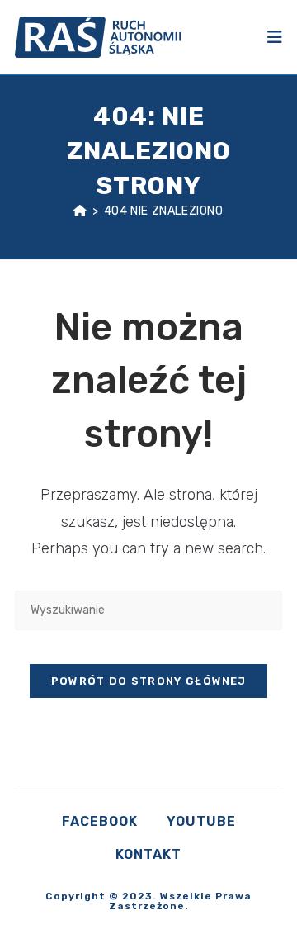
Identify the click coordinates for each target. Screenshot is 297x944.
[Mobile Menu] (274, 37)
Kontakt (149, 854)
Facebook (100, 821)
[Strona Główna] (80, 211)
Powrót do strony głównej (148, 681)
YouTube (201, 821)
